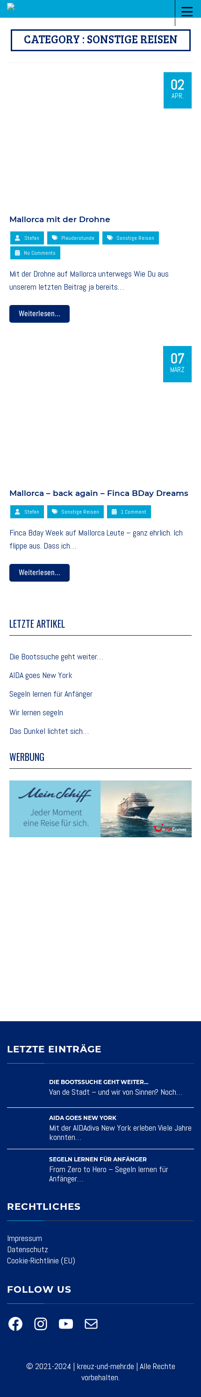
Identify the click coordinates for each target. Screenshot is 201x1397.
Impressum (24, 1238)
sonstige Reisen (135, 238)
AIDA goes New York (40, 675)
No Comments (39, 253)
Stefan (31, 238)
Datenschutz (27, 1249)
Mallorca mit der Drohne (59, 219)
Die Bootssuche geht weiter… (56, 656)
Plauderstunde (77, 238)
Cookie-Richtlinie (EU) (41, 1260)
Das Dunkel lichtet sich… (49, 731)
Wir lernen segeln (36, 712)
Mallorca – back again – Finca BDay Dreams (98, 493)
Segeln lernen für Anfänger (51, 693)
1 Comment (132, 511)
